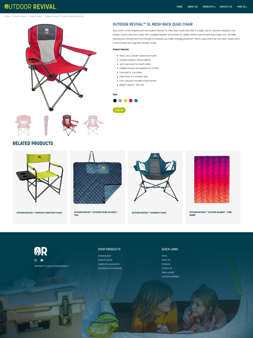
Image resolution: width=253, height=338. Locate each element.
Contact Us (167, 268)
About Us (166, 259)
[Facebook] (42, 260)
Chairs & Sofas (35, 16)
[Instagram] (35, 260)
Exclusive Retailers (170, 276)
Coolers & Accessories (109, 264)
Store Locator (168, 272)
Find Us (119, 110)
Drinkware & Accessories (110, 268)
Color (115, 94)
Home (7, 16)
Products (166, 264)
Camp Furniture (19, 16)
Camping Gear (104, 255)
